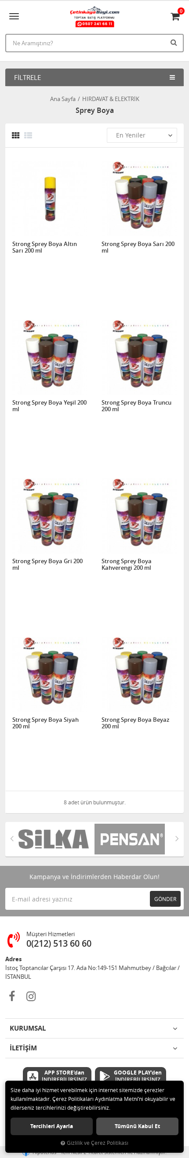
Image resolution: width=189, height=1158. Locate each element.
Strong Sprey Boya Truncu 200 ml (136, 406)
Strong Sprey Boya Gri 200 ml (47, 565)
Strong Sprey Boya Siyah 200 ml (45, 723)
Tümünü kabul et (137, 1126)
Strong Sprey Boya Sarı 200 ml (138, 247)
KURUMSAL (28, 1028)
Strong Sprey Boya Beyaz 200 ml (135, 723)
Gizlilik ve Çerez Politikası (97, 1143)
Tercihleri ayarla (51, 1126)
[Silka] (56, 839)
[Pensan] (132, 839)
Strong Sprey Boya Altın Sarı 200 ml (44, 247)
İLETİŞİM (23, 1048)
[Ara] (175, 42)
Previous (11, 838)
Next (177, 838)
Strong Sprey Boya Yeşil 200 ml (49, 406)
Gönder (165, 898)
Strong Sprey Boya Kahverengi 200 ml (127, 565)
